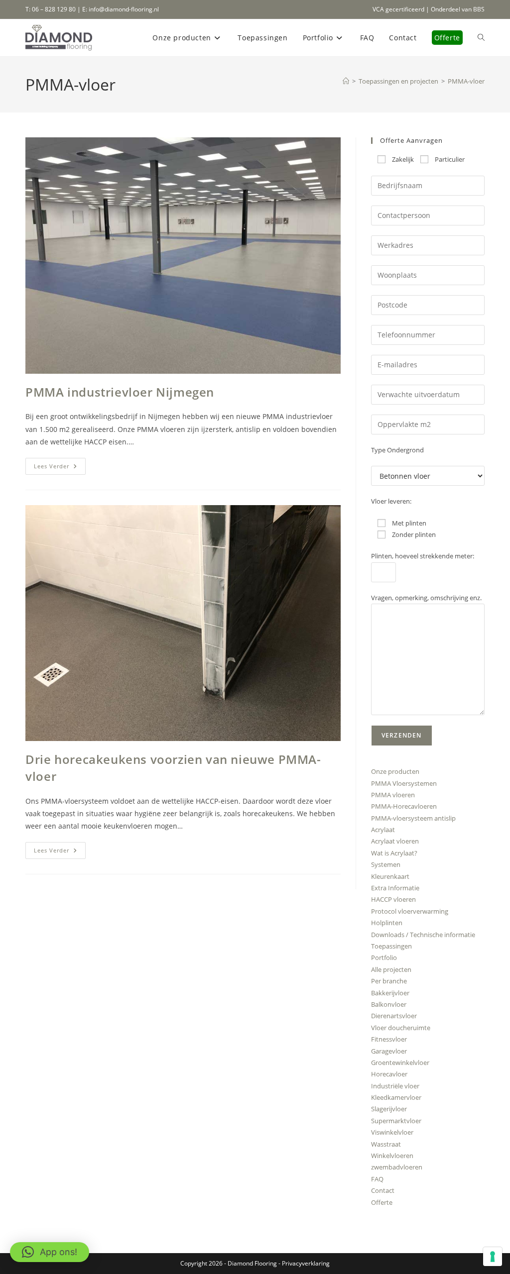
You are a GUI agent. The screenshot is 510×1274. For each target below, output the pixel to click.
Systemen (385, 864)
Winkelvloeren (392, 1155)
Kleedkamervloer (396, 1097)
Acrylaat (383, 829)
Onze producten (395, 771)
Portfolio (384, 957)
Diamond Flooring (252, 1263)
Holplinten (386, 922)
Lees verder (60, 468)
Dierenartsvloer (394, 1015)
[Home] (346, 81)
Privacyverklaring (306, 1263)
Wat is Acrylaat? (394, 853)
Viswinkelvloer (392, 1132)
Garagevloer (389, 1051)
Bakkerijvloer (390, 992)
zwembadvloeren (396, 1167)
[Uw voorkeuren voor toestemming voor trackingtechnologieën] (492, 1256)
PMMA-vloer (466, 81)
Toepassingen (391, 946)
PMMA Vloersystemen (404, 783)
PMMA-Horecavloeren (404, 806)
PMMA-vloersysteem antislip (413, 818)
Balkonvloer (388, 1004)
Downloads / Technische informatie (423, 934)
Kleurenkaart (390, 876)
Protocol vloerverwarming (409, 911)
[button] (49, 1252)
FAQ (377, 1178)
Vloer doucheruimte (400, 1027)
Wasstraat (386, 1144)
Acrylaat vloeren (395, 841)
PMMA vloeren (393, 794)
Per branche (389, 980)
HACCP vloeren (393, 899)
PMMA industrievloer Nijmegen (119, 392)
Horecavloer (389, 1073)
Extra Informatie (395, 887)
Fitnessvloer (389, 1039)
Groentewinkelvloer (400, 1062)
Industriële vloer (395, 1085)
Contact (382, 1190)
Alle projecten (391, 969)
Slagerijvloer (389, 1108)
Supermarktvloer (396, 1120)
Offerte (381, 1202)
